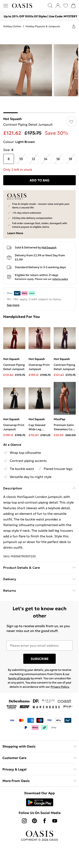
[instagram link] (24, 820)
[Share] (73, 26)
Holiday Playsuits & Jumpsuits (43, 26)
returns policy (60, 278)
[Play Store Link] (39, 802)
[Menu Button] (5, 5)
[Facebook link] (44, 820)
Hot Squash (12, 119)
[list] (39, 72)
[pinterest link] (34, 820)
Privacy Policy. (60, 687)
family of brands (19, 678)
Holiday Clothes (12, 26)
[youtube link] (54, 820)
